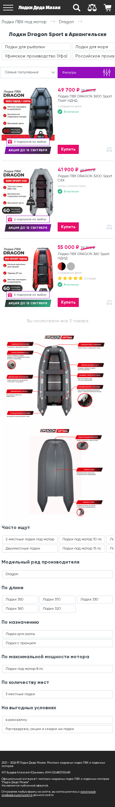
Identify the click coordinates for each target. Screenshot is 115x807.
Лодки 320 (52, 608)
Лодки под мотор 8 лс (24, 668)
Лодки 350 (15, 599)
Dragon (12, 574)
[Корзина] (107, 7)
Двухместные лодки (23, 548)
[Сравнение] (92, 7)
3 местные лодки (20, 694)
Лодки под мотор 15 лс (81, 548)
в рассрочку (16, 720)
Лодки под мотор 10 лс (82, 539)
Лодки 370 (52, 599)
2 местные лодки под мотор (30, 539)
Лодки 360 (15, 608)
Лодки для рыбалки (25, 46)
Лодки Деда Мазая (39, 7)
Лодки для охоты (20, 634)
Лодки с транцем (21, 643)
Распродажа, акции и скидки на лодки (40, 729)
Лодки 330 (89, 599)
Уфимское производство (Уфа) (36, 55)
